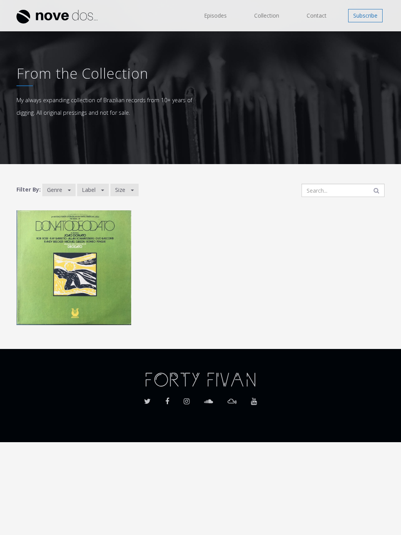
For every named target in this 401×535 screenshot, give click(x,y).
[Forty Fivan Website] (200, 379)
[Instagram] (187, 398)
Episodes (215, 15)
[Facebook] (167, 398)
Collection (266, 15)
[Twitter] (147, 398)
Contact (317, 15)
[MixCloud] (232, 398)
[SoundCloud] (208, 398)
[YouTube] (254, 398)
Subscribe (365, 15)
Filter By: (28, 189)
